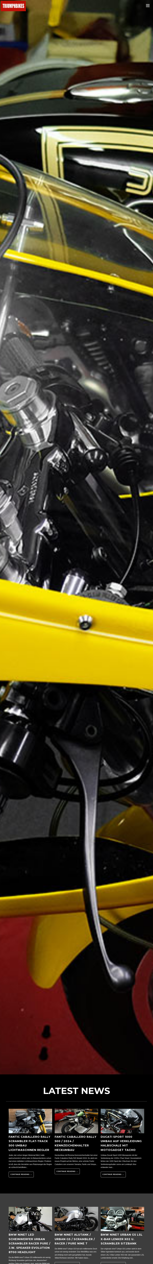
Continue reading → (21, 1174)
